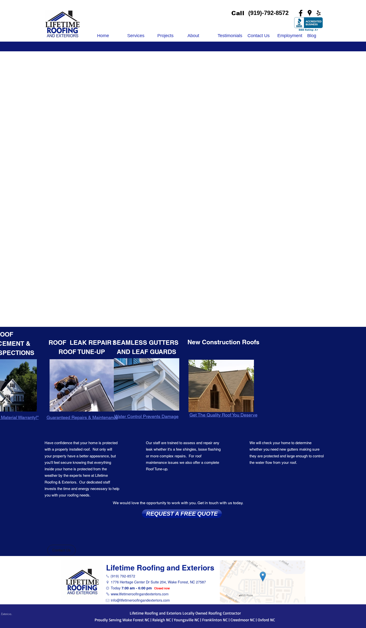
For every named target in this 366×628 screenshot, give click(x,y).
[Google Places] (309, 13)
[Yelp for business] (318, 13)
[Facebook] (300, 13)
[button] (61, 550)
